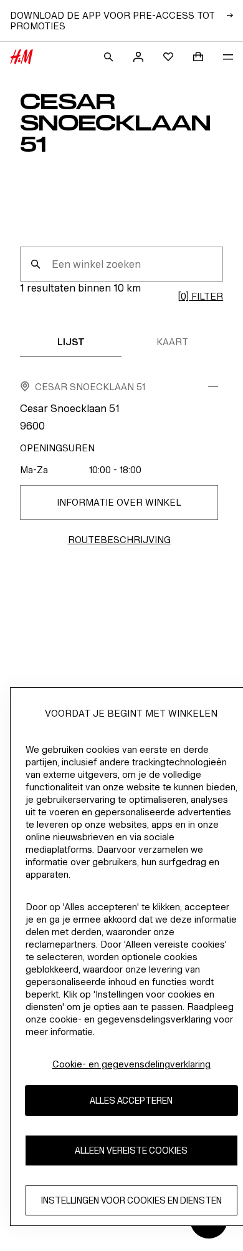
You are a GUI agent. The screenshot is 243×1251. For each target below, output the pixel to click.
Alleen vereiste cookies (131, 1150)
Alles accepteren (131, 1100)
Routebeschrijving (119, 539)
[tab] (71, 341)
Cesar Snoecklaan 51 (90, 386)
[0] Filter (200, 296)
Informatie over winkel (119, 502)
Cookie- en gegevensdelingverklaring (131, 1064)
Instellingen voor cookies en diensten (131, 1200)
